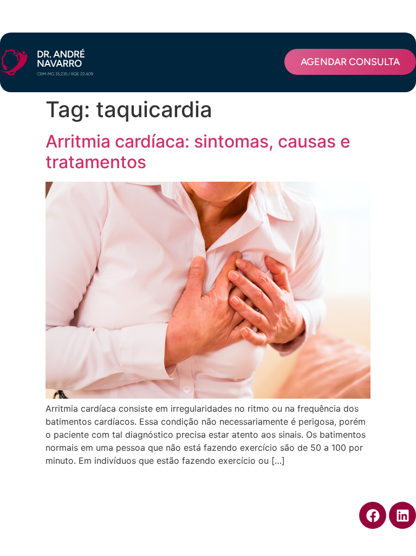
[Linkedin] (402, 515)
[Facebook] (372, 515)
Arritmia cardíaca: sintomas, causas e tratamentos (198, 151)
